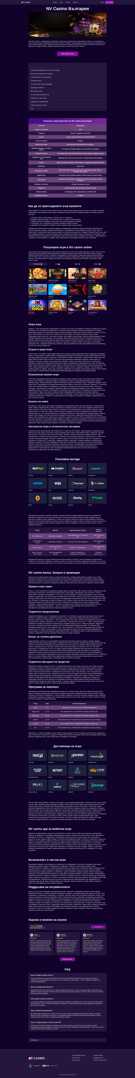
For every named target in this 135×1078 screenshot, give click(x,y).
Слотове (96, 264)
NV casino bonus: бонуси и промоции (41, 84)
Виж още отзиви (67, 959)
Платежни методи (36, 80)
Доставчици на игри (36, 91)
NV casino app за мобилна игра (40, 94)
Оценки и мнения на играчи (39, 105)
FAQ (32, 108)
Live (56, 264)
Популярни (37, 264)
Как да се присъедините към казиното (42, 73)
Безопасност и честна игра (39, 98)
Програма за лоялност (37, 87)
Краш (76, 264)
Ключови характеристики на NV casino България (45, 70)
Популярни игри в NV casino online (41, 77)
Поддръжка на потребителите (39, 101)
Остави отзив (97, 926)
